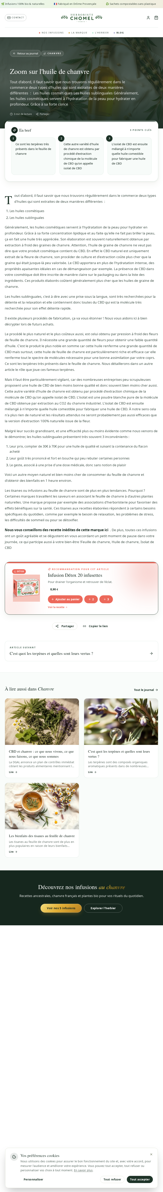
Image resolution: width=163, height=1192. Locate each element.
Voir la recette (56, 607)
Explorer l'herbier (103, 908)
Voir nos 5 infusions (61, 908)
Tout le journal (144, 690)
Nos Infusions (53, 32)
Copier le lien (98, 626)
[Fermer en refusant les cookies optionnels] (151, 1154)
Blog (120, 32)
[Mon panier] (156, 18)
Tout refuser (112, 1179)
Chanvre (54, 53)
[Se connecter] (148, 18)
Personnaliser (33, 1179)
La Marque (79, 32)
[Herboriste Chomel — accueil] (81, 18)
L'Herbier (102, 32)
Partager (44, 114)
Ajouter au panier (67, 599)
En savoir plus (83, 1170)
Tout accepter (140, 1179)
